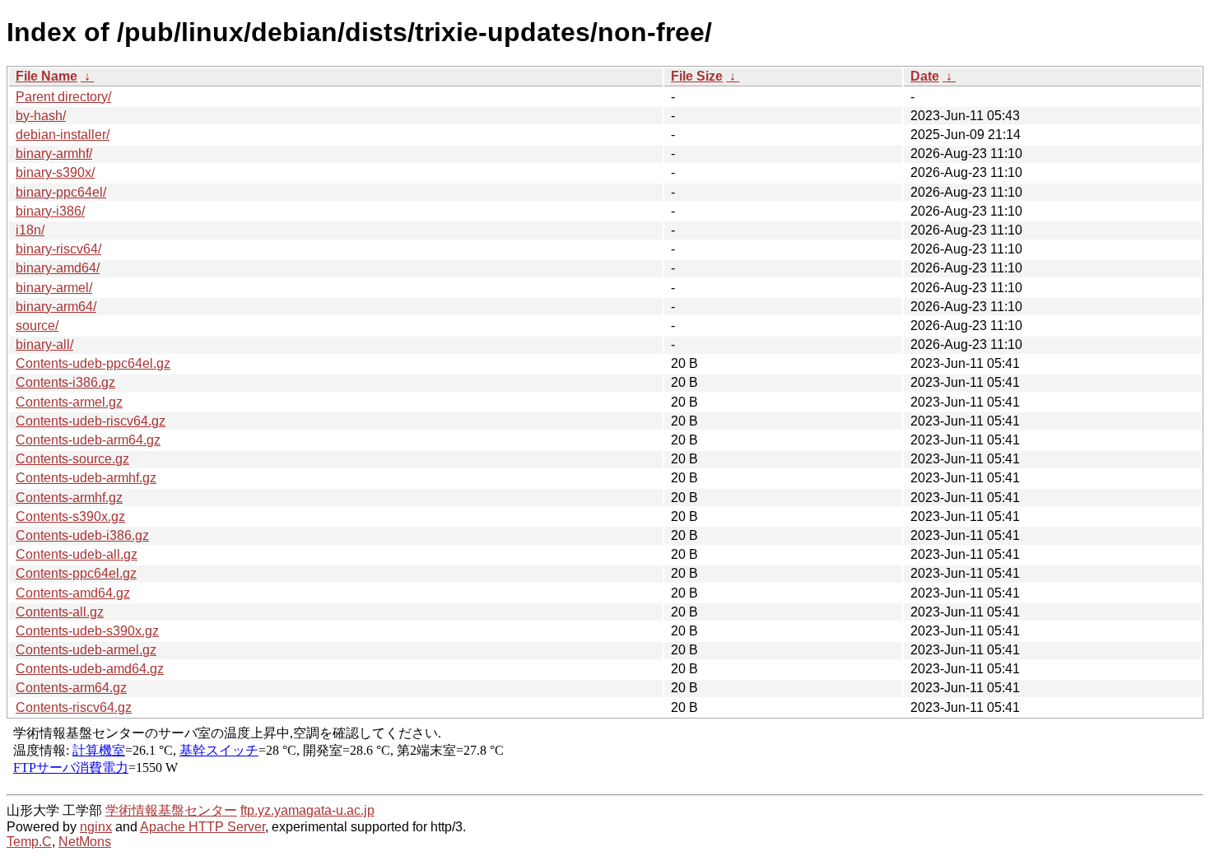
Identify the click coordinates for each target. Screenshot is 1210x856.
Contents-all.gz (60, 612)
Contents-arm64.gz (71, 688)
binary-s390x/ (55, 172)
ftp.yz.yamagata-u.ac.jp (307, 810)
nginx (96, 827)
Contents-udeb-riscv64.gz (90, 421)
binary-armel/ (54, 288)
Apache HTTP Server (202, 827)
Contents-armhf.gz (69, 498)
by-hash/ (41, 116)
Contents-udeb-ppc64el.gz (93, 363)
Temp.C (29, 842)
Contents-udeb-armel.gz (86, 650)
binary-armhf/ (54, 153)
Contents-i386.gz (65, 382)
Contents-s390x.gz (70, 516)
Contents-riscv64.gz (74, 707)
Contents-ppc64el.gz (76, 573)
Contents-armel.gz (69, 402)
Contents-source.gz (72, 459)
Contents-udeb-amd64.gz (90, 669)
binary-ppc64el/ (61, 192)
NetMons (84, 842)
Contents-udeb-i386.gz (82, 535)
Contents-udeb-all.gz (76, 554)
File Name (46, 76)
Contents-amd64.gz (73, 593)
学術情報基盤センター (171, 810)
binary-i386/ (50, 211)
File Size (697, 76)
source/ (37, 326)
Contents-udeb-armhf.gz (86, 478)
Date (924, 76)
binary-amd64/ (58, 268)
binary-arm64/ (56, 307)
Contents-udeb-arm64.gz (88, 440)
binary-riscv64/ (58, 249)
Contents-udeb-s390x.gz (87, 631)
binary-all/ (44, 344)
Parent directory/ (63, 97)
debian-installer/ (62, 135)
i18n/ (30, 230)
